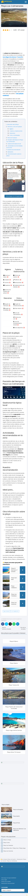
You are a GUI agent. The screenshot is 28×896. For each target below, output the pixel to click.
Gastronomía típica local (14, 144)
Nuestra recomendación (13, 149)
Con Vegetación (14, 611)
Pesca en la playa (12, 138)
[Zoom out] (23, 189)
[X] (10, 624)
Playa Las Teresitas (8, 845)
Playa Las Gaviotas (8, 851)
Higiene (11, 129)
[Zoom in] (23, 186)
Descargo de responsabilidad (8, 878)
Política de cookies (6, 881)
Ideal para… (11, 152)
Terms (24, 191)
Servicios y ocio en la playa (14, 126)
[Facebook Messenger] (6, 624)
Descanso (12, 133)
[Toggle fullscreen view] (23, 167)
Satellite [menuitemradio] (12, 167)
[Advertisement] (14, 41)
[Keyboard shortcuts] (10, 191)
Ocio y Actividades (15, 135)
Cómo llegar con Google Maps (14, 196)
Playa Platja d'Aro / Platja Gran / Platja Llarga (15, 848)
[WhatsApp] (14, 624)
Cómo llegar (10, 178)
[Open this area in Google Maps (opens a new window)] (5, 191)
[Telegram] (17, 624)
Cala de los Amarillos (23, 628)
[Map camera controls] (23, 181)
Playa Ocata (7, 842)
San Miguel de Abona (9, 57)
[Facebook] (2, 624)
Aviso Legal (4, 879)
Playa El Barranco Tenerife (6, 628)
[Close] (19, 170)
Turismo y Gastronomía (16, 131)
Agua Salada (6, 611)
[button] (14, 181)
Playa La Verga (7, 839)
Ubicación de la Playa (13, 124)
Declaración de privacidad (7, 883)
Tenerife (20, 57)
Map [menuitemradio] (6, 167)
